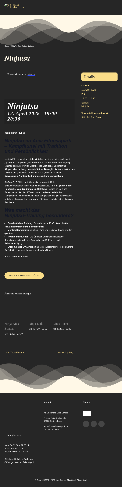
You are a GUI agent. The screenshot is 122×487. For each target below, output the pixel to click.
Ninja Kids (36, 323)
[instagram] (94, 424)
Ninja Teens (61, 323)
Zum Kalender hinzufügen (24, 275)
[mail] (101, 424)
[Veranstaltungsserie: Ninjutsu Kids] (24, 333)
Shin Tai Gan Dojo (91, 117)
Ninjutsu (85, 106)
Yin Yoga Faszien (15, 352)
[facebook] (86, 424)
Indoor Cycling (65, 352)
